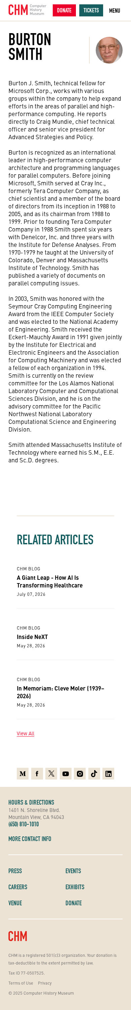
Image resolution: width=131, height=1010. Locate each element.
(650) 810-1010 (23, 824)
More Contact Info (29, 839)
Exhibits (75, 887)
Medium (23, 772)
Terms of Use (20, 983)
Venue (15, 903)
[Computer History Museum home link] (27, 9)
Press (15, 871)
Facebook (37, 772)
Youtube (66, 772)
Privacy (45, 983)
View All (25, 733)
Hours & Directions (31, 802)
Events (73, 871)
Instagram (80, 772)
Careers (17, 887)
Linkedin (108, 772)
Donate (64, 10)
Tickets (91, 10)
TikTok (94, 772)
